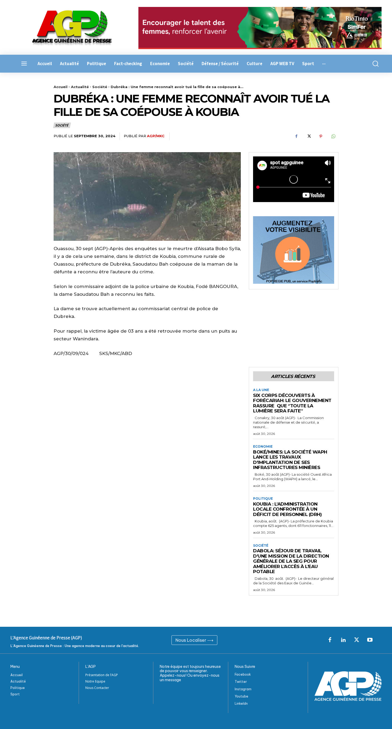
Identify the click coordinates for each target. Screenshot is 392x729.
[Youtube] (370, 640)
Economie (263, 446)
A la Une (261, 390)
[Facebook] (296, 136)
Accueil (60, 87)
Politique (263, 499)
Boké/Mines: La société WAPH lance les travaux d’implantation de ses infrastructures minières (290, 459)
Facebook (243, 674)
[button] (372, 63)
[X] (308, 136)
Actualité (80, 87)
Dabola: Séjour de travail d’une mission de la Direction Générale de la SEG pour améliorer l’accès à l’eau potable (291, 561)
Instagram (243, 689)
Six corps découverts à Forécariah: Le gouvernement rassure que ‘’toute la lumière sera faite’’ (292, 403)
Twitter (241, 682)
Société (99, 87)
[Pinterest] (320, 136)
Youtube (241, 696)
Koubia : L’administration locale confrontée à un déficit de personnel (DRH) (287, 509)
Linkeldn (241, 704)
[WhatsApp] (333, 136)
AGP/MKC (156, 136)
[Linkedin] (343, 640)
